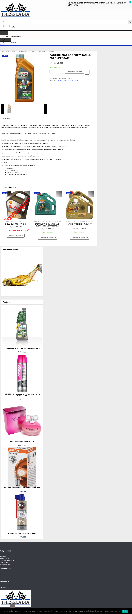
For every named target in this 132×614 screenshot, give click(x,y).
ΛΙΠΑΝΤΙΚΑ (13, 51)
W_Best (43, 221)
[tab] (6, 118)
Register (13, 42)
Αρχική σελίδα (5, 51)
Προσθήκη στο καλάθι (75, 71)
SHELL (8, 221)
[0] (12, 606)
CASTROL (60, 80)
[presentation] (2, 109)
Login (4, 42)
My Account (5, 40)
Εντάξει (125, 611)
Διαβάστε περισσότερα (15, 235)
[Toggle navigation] (4, 33)
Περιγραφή (6, 118)
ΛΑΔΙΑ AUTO (20, 51)
